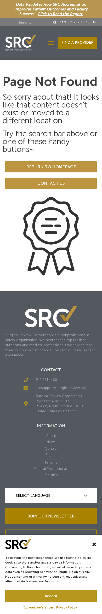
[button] (94, 544)
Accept (51, 596)
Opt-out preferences (38, 607)
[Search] (55, 22)
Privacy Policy (66, 607)
